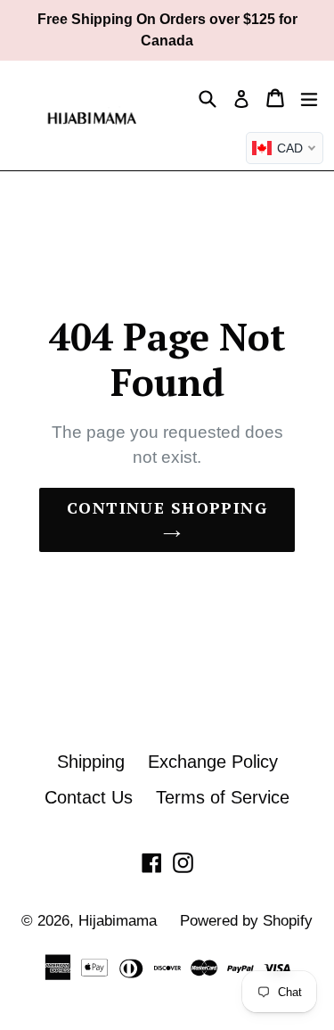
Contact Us (89, 797)
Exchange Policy (213, 761)
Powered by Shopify (246, 920)
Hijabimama (117, 920)
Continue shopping (167, 507)
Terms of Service (222, 797)
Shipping (91, 761)
